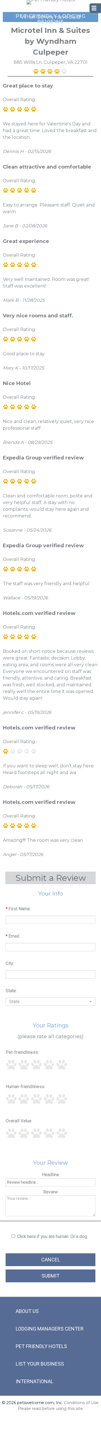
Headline (50, 1174)
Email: (13, 936)
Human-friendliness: (25, 1086)
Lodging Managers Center (50, 1329)
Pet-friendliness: (22, 1052)
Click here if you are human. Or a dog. (52, 1236)
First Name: (18, 908)
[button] (50, 1002)
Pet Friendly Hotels (41, 1346)
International (34, 1381)
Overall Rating (19, 99)
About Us (27, 1311)
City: (10, 963)
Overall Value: (19, 1120)
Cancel (50, 1260)
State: (11, 990)
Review (50, 1192)
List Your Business (40, 1364)
